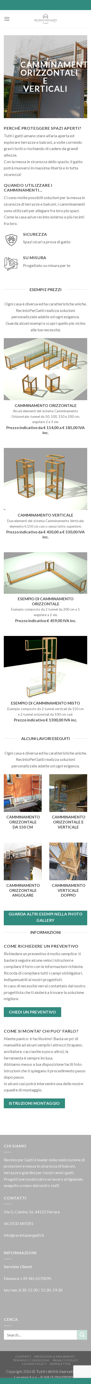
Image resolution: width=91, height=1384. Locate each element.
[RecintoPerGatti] (45, 19)
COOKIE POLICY (34, 1364)
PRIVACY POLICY (65, 1360)
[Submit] (82, 1335)
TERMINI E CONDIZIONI (31, 1360)
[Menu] (7, 19)
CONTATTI (23, 1356)
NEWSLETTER (60, 1364)
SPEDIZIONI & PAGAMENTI (54, 1356)
